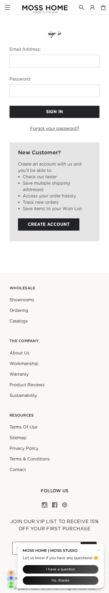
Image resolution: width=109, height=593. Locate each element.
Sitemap (18, 437)
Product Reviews (27, 384)
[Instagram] (44, 505)
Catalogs (19, 321)
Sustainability (23, 395)
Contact (18, 469)
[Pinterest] (64, 505)
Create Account (49, 224)
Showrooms (22, 299)
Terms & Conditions (30, 458)
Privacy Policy (24, 448)
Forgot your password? (54, 128)
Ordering (19, 310)
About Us (19, 352)
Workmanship (24, 363)
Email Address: (25, 49)
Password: (20, 79)
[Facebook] (54, 505)
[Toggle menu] (7, 7)
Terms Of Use (23, 427)
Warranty (19, 374)
